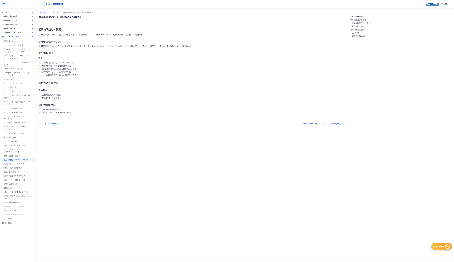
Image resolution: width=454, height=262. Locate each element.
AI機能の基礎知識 (9, 16)
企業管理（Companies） (13, 172)
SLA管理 (355, 33)
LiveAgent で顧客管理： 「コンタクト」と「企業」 (17, 74)
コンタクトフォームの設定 (13, 45)
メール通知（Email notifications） (16, 123)
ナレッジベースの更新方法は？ (15, 145)
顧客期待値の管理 (359, 36)
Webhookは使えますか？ (13, 83)
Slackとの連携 (9, 79)
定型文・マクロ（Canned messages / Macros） (17, 197)
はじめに (6, 12)
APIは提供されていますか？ (14, 69)
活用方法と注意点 (357, 30)
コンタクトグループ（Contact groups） (15, 128)
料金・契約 (7, 223)
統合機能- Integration (12, 202)
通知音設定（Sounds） (12, 188)
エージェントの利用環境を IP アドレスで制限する (17, 103)
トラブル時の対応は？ (12, 141)
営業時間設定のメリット (362, 23)
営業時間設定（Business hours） (16, 160)
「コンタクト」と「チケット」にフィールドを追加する (17, 57)
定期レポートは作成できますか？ (16, 192)
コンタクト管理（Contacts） (14, 133)
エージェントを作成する (13, 108)
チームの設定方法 (10, 87)
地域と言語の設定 (10, 184)
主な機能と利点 (358, 26)
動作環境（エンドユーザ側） (14, 206)
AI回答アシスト (9, 28)
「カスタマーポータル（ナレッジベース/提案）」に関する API (17, 50)
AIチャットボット (9, 20)
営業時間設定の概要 (358, 20)
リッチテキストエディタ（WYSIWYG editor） (13, 150)
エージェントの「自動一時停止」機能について (17, 96)
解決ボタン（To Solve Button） (15, 164)
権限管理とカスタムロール (13, 41)
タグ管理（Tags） (10, 137)
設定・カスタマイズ (10, 36)
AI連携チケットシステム (12, 32)
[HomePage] (17, 4)
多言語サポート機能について (14, 180)
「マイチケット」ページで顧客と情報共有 (17, 63)
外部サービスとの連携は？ (13, 168)
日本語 (444, 4)
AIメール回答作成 (9, 24)
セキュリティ (8, 219)
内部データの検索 (10, 210)
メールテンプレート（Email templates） (14, 117)
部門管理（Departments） (14, 214)
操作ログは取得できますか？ (14, 176)
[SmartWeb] (432, 4)
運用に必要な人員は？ (12, 156)
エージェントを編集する (13, 112)
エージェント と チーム (12, 91)
